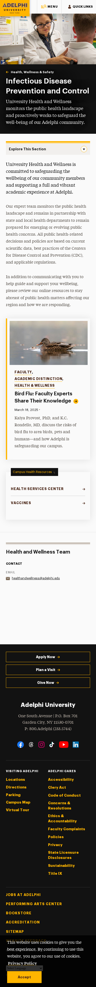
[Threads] (31, 744)
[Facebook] (20, 744)
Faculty (23, 372)
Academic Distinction (38, 379)
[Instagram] (41, 744)
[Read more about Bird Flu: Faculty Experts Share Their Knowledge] (48, 343)
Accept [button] (24, 977)
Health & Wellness (35, 385)
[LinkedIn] (76, 744)
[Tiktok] (52, 744)
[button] (49, 7)
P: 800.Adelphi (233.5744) (48, 729)
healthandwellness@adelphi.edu (36, 578)
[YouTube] (63, 744)
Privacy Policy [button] (22, 963)
